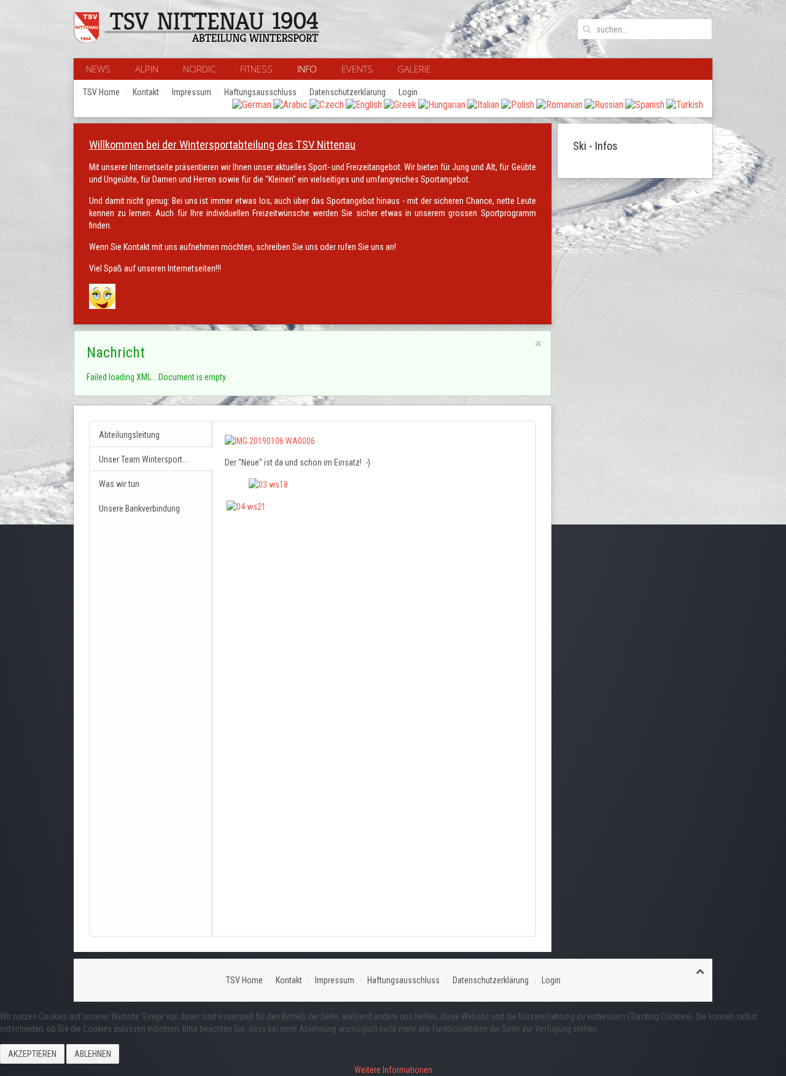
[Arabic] (290, 104)
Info (307, 69)
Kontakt (146, 92)
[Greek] (400, 104)
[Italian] (483, 104)
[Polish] (517, 104)
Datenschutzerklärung (347, 92)
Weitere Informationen (393, 1070)
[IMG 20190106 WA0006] (270, 440)
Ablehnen (92, 1054)
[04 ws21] (246, 506)
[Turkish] (684, 104)
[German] (251, 104)
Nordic (199, 69)
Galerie (414, 69)
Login (408, 92)
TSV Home (101, 92)
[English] (364, 104)
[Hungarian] (441, 104)
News (98, 69)
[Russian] (604, 104)
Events (357, 69)
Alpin (146, 69)
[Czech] (326, 104)
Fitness (256, 69)
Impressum (191, 92)
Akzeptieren (32, 1054)
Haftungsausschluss (260, 92)
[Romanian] (559, 104)
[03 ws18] (268, 484)
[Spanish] (644, 104)
